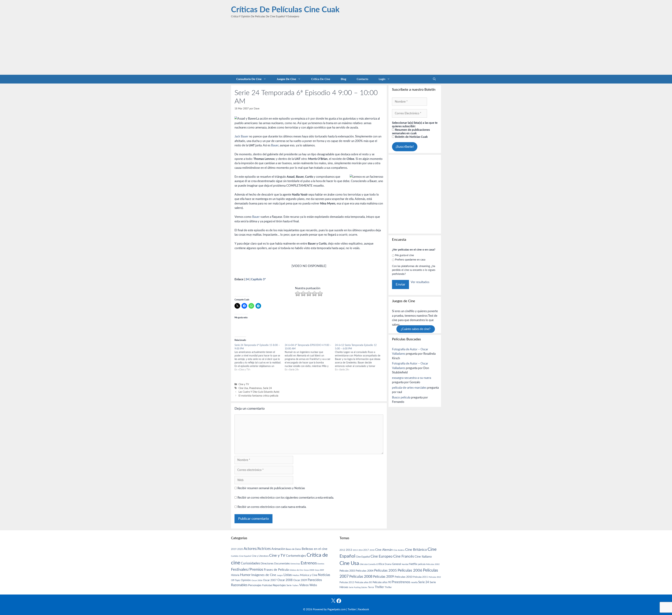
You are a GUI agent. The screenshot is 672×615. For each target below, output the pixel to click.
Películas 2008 (360, 576)
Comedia (372, 564)
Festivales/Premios (247, 569)
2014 (360, 550)
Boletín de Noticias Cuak (411, 136)
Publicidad (267, 585)
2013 (349, 550)
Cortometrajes (296, 555)
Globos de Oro (296, 570)
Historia (235, 575)
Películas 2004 (364, 570)
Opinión (246, 580)
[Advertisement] (336, 48)
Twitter (352, 609)
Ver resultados (420, 282)
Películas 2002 (433, 564)
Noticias (324, 575)
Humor (245, 575)
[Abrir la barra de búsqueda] (434, 79)
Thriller (379, 587)
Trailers (295, 585)
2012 (342, 550)
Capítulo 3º (258, 279)
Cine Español (245, 556)
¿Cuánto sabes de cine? (415, 329)
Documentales (282, 563)
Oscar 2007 (270, 580)
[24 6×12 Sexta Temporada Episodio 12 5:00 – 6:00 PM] (360, 357)
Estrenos (309, 563)
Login (382, 79)
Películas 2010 (403, 576)
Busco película (401, 397)
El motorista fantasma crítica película (258, 395)
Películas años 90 (382, 582)
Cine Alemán (384, 549)
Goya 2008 (309, 570)
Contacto (362, 79)
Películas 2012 (435, 577)
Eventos (320, 564)
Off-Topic (235, 580)
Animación (278, 548)
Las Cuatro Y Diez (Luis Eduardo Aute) (259, 392)
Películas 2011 (420, 577)
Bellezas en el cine (314, 549)
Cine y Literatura (260, 556)
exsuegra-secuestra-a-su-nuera (411, 377)
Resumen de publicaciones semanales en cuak (411, 131)
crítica (380, 564)
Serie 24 (267, 388)
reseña (414, 582)
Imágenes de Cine (263, 575)
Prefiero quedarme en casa (410, 259)
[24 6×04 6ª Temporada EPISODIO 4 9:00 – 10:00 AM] (310, 357)
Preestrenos (255, 388)
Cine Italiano (423, 556)
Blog (343, 79)
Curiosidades (250, 563)
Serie (289, 585)
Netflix (413, 564)
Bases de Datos (293, 549)
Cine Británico (416, 549)
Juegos (280, 575)
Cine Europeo (381, 556)
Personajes (254, 585)
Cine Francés (403, 556)
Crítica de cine (320, 79)
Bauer (274, 145)
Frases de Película (276, 569)
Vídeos (304, 585)
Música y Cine (308, 575)
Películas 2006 (410, 570)
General (396, 564)
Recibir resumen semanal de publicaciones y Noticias (271, 488)
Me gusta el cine (404, 255)
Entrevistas (295, 564)
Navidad (405, 564)
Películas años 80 (363, 582)
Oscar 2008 (285, 580)
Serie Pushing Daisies (358, 587)
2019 (234, 549)
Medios (295, 575)
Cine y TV (244, 384)
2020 (240, 549)
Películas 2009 (383, 576)
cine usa (364, 564)
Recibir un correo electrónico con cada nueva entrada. (271, 506)
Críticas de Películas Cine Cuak (285, 10)
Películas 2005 (385, 570)
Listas (288, 575)
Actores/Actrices (257, 549)
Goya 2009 (319, 570)
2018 (372, 550)
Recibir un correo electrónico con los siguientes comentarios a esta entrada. (285, 497)
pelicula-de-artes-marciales (409, 387)
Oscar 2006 (256, 580)
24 (247, 279)
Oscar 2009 (300, 580)
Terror (371, 587)
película (421, 564)
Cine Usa (243, 388)
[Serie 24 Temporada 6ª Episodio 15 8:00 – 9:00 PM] (259, 357)
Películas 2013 (347, 582)
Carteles (234, 556)
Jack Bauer (241, 136)
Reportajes (279, 585)
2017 (366, 550)
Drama (388, 564)
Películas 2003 (347, 571)
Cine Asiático (398, 550)
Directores (267, 563)
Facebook (363, 609)
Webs (313, 585)
